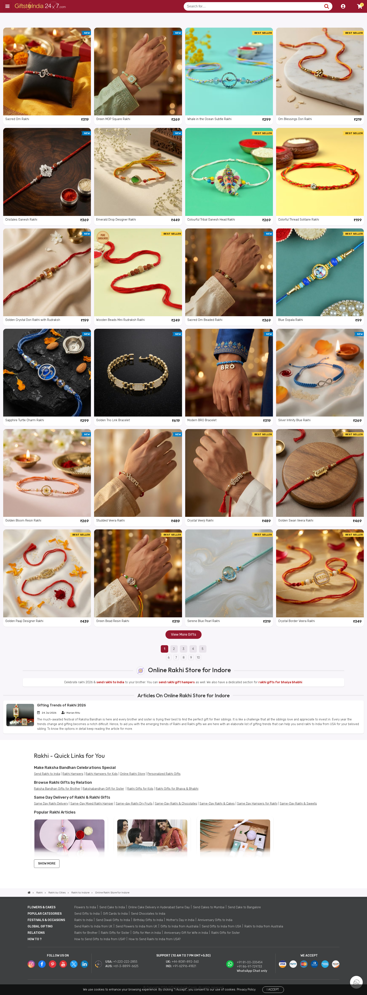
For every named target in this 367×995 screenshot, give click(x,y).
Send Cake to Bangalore (244, 907)
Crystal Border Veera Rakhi (296, 621)
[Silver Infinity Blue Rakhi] (320, 373)
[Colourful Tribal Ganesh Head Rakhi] (229, 172)
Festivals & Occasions (46, 920)
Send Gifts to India (87, 914)
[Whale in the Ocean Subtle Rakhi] (229, 71)
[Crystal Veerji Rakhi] (229, 473)
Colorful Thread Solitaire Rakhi (298, 219)
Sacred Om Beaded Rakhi (204, 320)
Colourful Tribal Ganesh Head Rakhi (211, 219)
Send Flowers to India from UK (136, 926)
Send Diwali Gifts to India (113, 920)
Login (343, 6)
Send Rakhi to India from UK (93, 926)
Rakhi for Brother (85, 933)
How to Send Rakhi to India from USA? (155, 939)
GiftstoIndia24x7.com (40, 6)
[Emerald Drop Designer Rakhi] (138, 172)
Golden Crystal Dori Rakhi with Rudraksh (32, 320)
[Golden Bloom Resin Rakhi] (47, 473)
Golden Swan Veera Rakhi (295, 520)
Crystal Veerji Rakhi (200, 520)
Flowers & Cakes (41, 907)
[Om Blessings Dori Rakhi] (320, 71)
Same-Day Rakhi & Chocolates (176, 803)
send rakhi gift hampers (177, 682)
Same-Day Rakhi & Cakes (217, 803)
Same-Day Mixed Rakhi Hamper (91, 803)
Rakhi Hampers (72, 774)
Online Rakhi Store (132, 774)
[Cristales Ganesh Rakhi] (47, 172)
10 (198, 657)
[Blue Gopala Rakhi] (320, 272)
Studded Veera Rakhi (110, 520)
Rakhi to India (83, 920)
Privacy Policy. (246, 989)
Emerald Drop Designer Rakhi (116, 219)
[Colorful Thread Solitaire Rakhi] (320, 172)
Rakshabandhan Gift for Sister (103, 789)
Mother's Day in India (180, 920)
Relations (36, 933)
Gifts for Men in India (147, 933)
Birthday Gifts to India (148, 920)
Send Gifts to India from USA (221, 926)
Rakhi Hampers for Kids (102, 774)
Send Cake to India (112, 907)
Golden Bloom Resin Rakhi (23, 520)
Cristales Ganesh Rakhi (21, 219)
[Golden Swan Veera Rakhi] (320, 473)
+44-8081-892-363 (185, 962)
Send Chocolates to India (148, 914)
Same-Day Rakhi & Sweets (298, 803)
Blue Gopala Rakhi (290, 320)
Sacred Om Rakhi (17, 119)
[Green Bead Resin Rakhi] (138, 573)
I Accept (273, 989)
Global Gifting (40, 926)
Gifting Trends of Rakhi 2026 (61, 705)
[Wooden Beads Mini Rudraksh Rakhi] (138, 272)
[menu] (7, 6)
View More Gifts (183, 634)
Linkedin (84, 964)
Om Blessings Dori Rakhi (295, 119)
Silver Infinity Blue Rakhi (294, 420)
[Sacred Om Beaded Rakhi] (229, 272)
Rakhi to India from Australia (263, 926)
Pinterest (52, 964)
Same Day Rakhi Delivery (51, 803)
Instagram (31, 964)
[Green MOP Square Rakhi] (138, 71)
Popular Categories (45, 914)
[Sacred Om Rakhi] (47, 71)
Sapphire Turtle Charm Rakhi (24, 420)
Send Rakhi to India (47, 774)
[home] (29, 892)
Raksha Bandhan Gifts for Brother (57, 789)
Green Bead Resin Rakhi (112, 621)
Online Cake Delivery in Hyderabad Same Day (159, 907)
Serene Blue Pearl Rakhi (203, 621)
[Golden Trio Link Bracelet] (138, 373)
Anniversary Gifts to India (215, 920)
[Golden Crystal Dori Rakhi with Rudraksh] (47, 272)
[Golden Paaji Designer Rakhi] (47, 573)
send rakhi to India (110, 682)
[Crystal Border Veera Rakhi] (320, 573)
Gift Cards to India (115, 914)
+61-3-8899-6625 (125, 966)
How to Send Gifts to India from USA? (99, 939)
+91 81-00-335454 (250, 962)
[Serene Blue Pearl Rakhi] (229, 573)
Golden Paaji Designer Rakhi (24, 621)
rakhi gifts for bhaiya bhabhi (280, 682)
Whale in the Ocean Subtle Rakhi (209, 119)
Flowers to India (85, 907)
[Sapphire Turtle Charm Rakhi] (47, 373)
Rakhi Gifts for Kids (140, 789)
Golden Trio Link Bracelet (113, 420)
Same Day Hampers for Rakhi (257, 803)
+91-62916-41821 (184, 966)
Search (326, 6)
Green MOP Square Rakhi (113, 119)
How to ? (35, 939)
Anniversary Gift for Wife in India (186, 933)
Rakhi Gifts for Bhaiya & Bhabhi (177, 789)
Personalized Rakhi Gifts (164, 774)
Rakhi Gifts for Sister (115, 933)
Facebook (42, 964)
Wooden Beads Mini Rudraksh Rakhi (120, 320)
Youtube (63, 964)
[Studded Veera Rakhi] (138, 473)
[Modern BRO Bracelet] (229, 373)
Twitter (74, 964)
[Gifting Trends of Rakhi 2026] (20, 725)
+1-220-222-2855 (125, 962)
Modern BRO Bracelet (201, 420)
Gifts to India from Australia (179, 926)
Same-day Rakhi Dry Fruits (134, 803)
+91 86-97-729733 (249, 966)
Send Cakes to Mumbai (208, 907)
